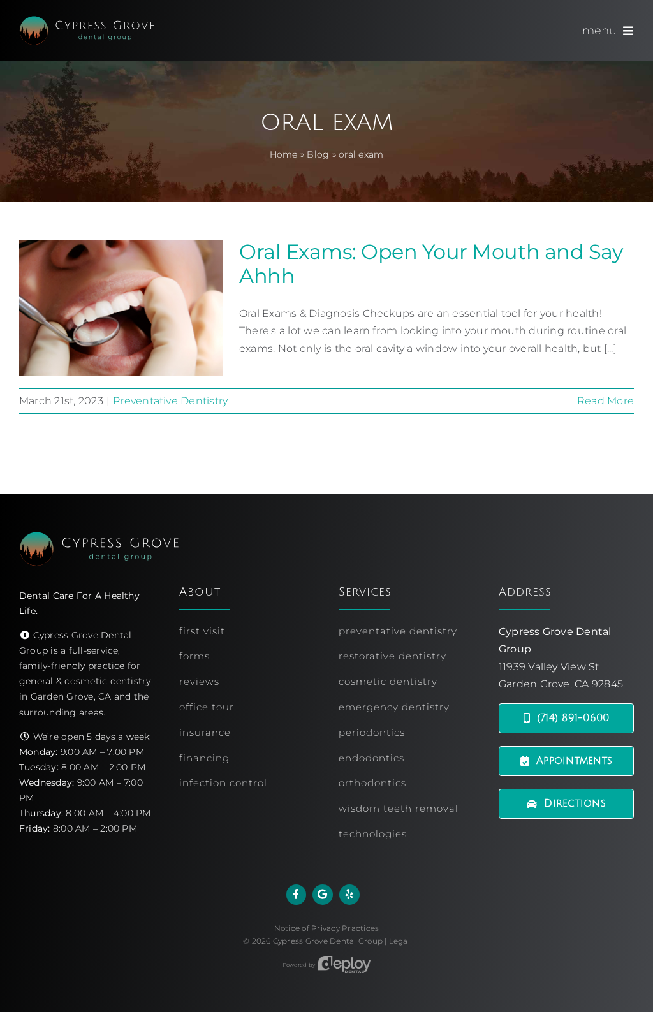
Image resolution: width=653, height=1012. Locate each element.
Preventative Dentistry (170, 401)
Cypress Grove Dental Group (328, 941)
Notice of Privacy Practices (326, 928)
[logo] (86, 21)
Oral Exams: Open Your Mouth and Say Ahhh (430, 263)
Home (284, 154)
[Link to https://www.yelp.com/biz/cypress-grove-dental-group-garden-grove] (349, 894)
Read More (605, 401)
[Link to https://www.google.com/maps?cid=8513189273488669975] (322, 894)
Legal (399, 941)
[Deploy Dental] (344, 965)
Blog (318, 154)
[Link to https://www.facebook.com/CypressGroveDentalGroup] (296, 894)
